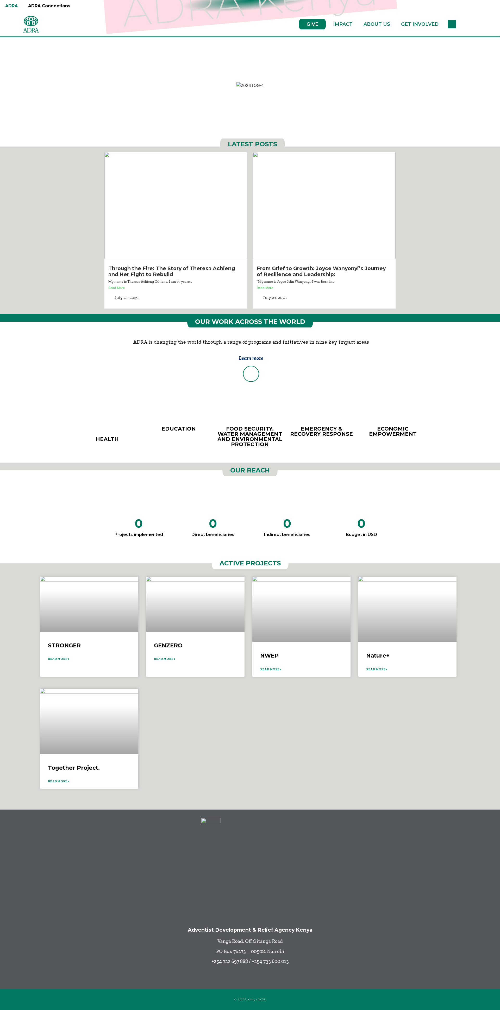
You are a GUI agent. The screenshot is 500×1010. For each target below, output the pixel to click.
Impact (343, 24)
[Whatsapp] (285, 982)
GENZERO (168, 645)
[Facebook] (214, 982)
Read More (116, 288)
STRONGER (64, 645)
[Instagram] (257, 982)
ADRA (11, 5)
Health (107, 439)
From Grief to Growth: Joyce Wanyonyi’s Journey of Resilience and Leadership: (321, 271)
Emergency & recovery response (321, 431)
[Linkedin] (271, 982)
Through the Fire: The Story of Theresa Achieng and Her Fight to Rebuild (171, 271)
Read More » (58, 659)
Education (178, 429)
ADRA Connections (49, 5)
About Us (377, 24)
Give (312, 24)
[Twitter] (228, 982)
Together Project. (74, 768)
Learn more (251, 358)
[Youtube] (242, 982)
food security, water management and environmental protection (249, 436)
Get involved (420, 24)
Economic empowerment (393, 431)
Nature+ (378, 655)
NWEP (269, 655)
